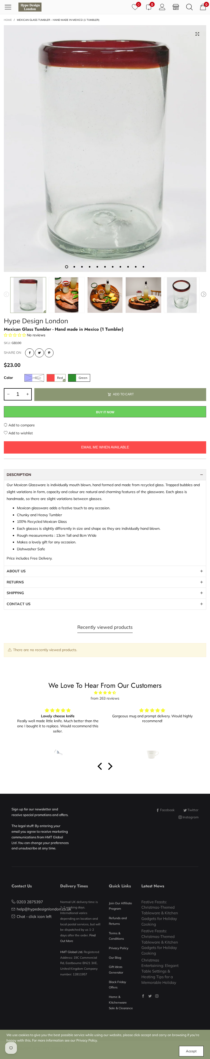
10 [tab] (135, 266)
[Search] (189, 7)
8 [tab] (120, 266)
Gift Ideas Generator (116, 969)
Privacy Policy (118, 948)
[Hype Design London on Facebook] (143, 996)
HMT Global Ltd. (71, 952)
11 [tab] (143, 266)
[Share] (29, 352)
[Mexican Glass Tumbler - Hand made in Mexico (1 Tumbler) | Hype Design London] (105, 148)
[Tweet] (39, 352)
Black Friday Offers (117, 984)
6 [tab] (105, 266)
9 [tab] (128, 266)
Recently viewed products (105, 627)
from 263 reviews (105, 698)
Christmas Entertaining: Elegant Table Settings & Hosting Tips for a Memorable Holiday (159, 971)
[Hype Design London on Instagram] (157, 996)
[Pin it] (49, 352)
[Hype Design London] (30, 7)
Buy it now (105, 412)
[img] (105, 693)
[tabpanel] (105, 148)
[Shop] (176, 7)
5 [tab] (97, 266)
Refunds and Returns (118, 921)
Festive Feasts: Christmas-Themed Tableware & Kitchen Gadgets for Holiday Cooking (159, 913)
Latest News (152, 886)
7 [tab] (112, 266)
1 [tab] (66, 266)
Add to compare (21, 425)
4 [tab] (89, 266)
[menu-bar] (10, 7)
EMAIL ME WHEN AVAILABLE (105, 447)
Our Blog (115, 957)
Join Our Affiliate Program (120, 906)
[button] (6, 295)
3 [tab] (82, 266)
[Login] (162, 7)
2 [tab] (74, 266)
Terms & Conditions (116, 936)
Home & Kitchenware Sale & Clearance (121, 1002)
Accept (191, 1051)
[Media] (197, 34)
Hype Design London (36, 321)
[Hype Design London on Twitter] (150, 996)
